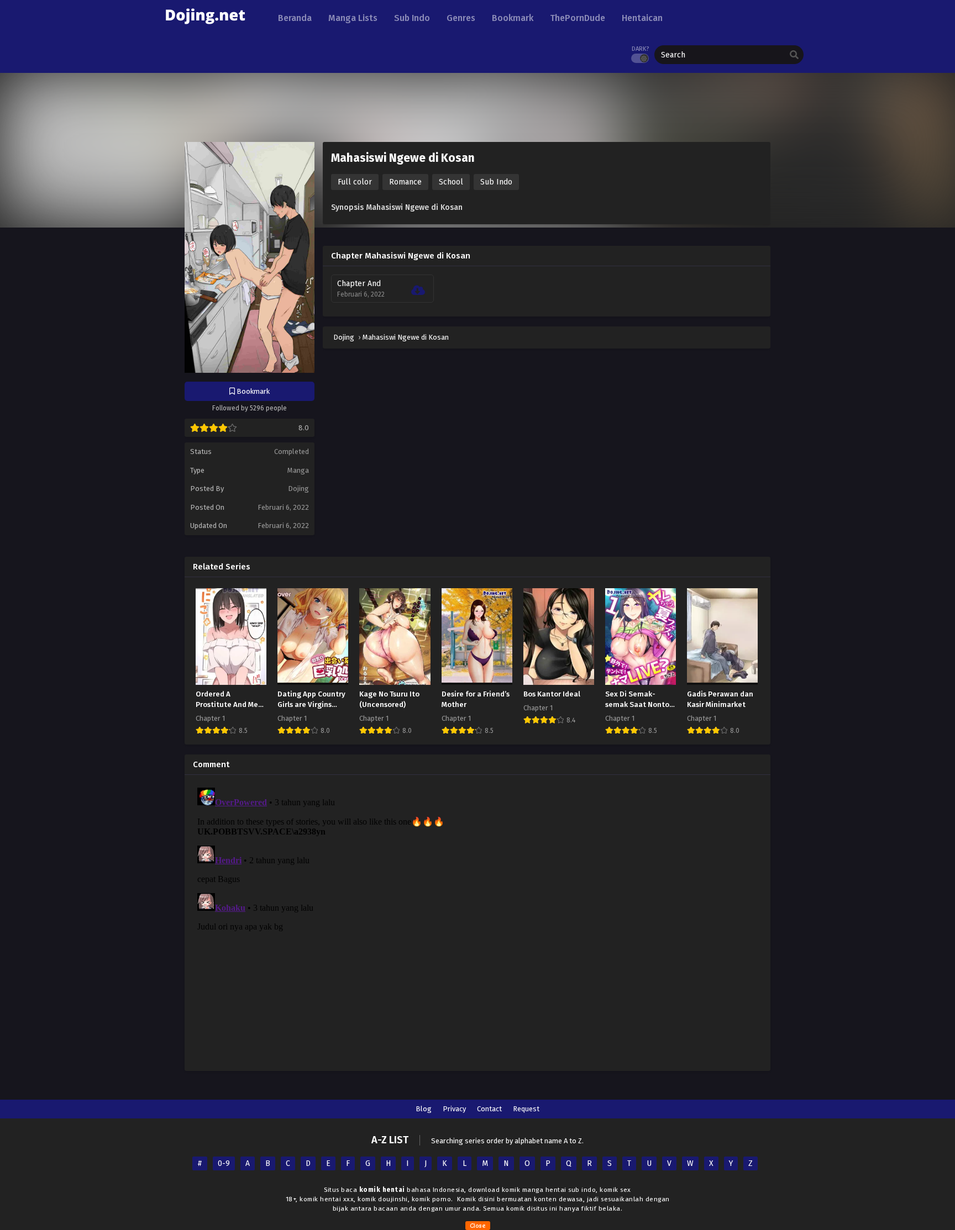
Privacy (454, 1109)
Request (526, 1109)
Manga (298, 470)
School (451, 182)
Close (478, 1225)
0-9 (224, 1163)
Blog (424, 1109)
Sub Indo (496, 182)
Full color (355, 182)
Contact (489, 1109)
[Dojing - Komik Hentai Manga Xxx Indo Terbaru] (205, 28)
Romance (405, 182)
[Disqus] (477, 921)
